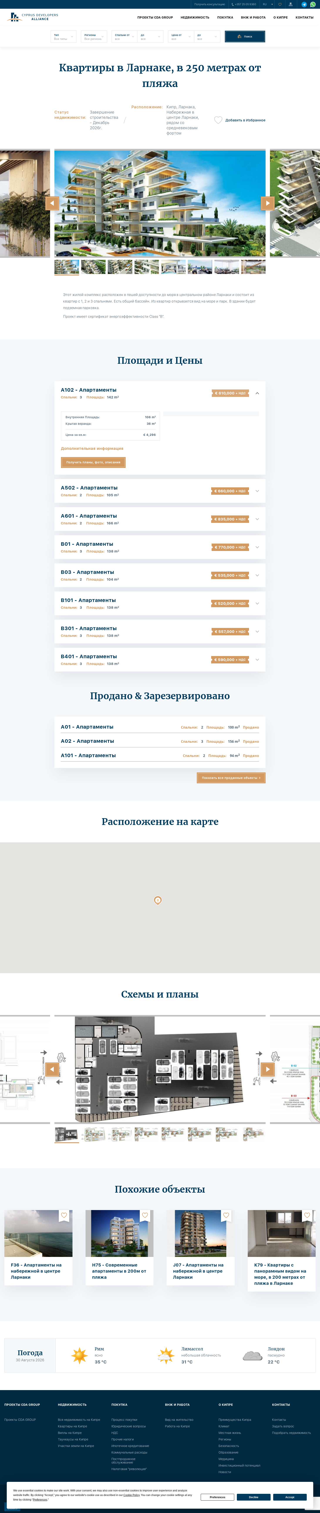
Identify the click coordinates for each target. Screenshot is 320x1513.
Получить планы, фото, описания (93, 462)
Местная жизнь (230, 1433)
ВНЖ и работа (253, 17)
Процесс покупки (124, 1419)
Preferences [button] (40, 1499)
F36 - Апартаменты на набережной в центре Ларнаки (36, 1271)
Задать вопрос (283, 1426)
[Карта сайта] (291, 4)
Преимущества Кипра (235, 1419)
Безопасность (229, 1446)
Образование (228, 1452)
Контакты (304, 17)
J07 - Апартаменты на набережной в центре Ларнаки (198, 1271)
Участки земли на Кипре (76, 1446)
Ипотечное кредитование (130, 1446)
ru (265, 4)
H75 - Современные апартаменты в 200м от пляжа (119, 1271)
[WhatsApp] (313, 4)
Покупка (225, 17)
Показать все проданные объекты (229, 778)
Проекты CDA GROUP (155, 17)
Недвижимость (195, 17)
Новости (225, 1472)
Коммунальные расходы (129, 1452)
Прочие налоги (122, 1439)
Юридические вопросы (128, 1426)
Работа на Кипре (177, 1426)
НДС (114, 1433)
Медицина (226, 1459)
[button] (52, 203)
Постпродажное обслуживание (123, 1460)
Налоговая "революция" (129, 1469)
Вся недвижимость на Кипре (79, 1419)
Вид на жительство (179, 1419)
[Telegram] (304, 4)
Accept (289, 1497)
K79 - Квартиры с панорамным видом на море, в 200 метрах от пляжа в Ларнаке (280, 1274)
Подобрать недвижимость (291, 1433)
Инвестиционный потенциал (239, 1465)
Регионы (225, 1439)
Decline (253, 1497)
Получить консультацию (209, 4)
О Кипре (280, 17)
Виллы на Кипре (70, 1433)
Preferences (217, 1497)
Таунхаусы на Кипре (73, 1439)
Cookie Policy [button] (131, 1495)
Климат (224, 1426)
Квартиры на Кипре (72, 1426)
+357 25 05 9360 (245, 4)
